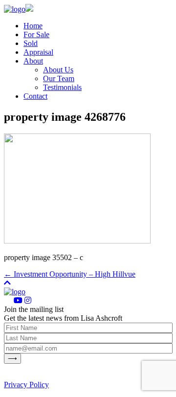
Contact (35, 96)
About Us (58, 70)
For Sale (36, 34)
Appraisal (38, 52)
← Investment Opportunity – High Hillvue (69, 274)
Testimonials (62, 87)
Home (33, 26)
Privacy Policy (26, 384)
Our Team (58, 78)
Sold (30, 43)
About (33, 61)
